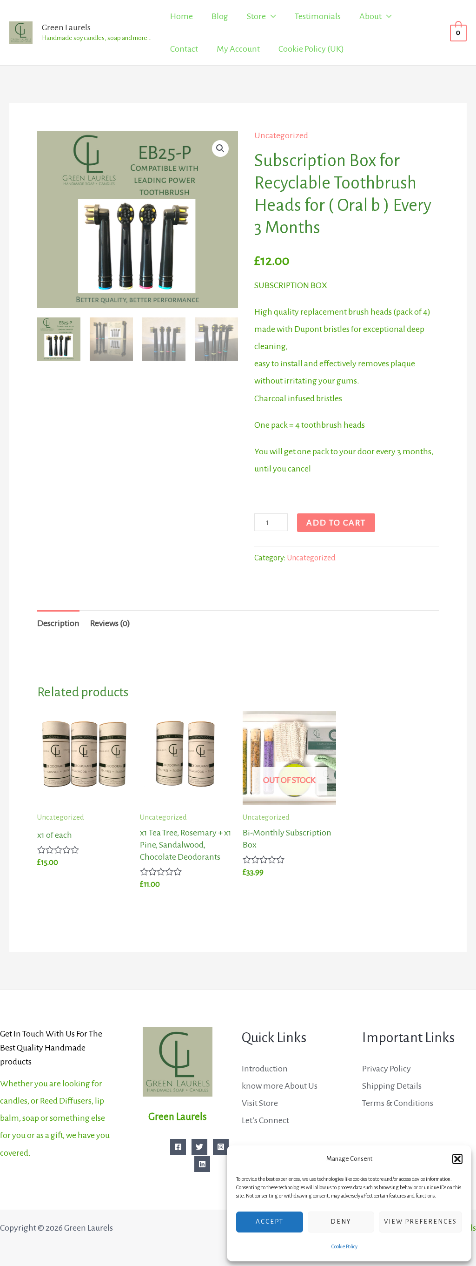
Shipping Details (392, 1086)
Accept (270, 1221)
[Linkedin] (202, 1164)
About (370, 16)
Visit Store (260, 1103)
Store (256, 16)
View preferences (420, 1221)
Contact (184, 49)
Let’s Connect (265, 1120)
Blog (220, 16)
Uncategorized (281, 135)
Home (181, 16)
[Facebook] (178, 1147)
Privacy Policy (386, 1068)
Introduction (265, 1068)
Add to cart (336, 522)
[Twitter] (199, 1147)
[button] (457, 1159)
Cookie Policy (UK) (311, 49)
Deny (341, 1221)
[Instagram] (221, 1147)
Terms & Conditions (397, 1103)
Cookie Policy (344, 1246)
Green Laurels (66, 27)
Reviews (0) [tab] (110, 623)
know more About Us (279, 1086)
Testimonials (318, 16)
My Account (238, 49)
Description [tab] (58, 623)
